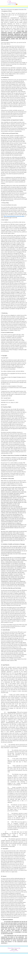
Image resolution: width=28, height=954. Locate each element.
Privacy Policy (11, 948)
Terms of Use (17, 948)
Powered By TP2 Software (14, 950)
